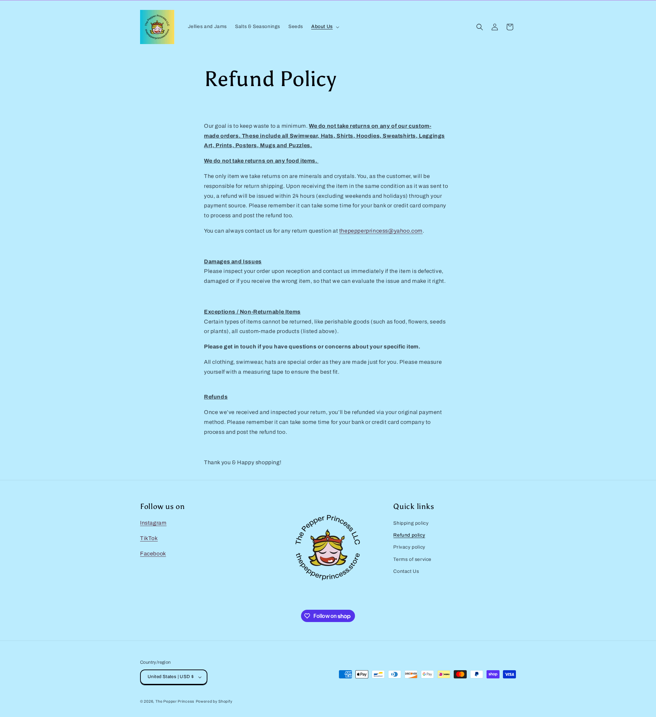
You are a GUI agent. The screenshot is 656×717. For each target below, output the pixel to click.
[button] (324, 26)
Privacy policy (409, 547)
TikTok (149, 538)
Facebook (153, 553)
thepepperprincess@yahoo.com (381, 231)
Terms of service (412, 559)
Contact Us (406, 571)
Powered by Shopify (214, 701)
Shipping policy (410, 523)
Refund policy (409, 535)
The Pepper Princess (174, 701)
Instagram (153, 523)
